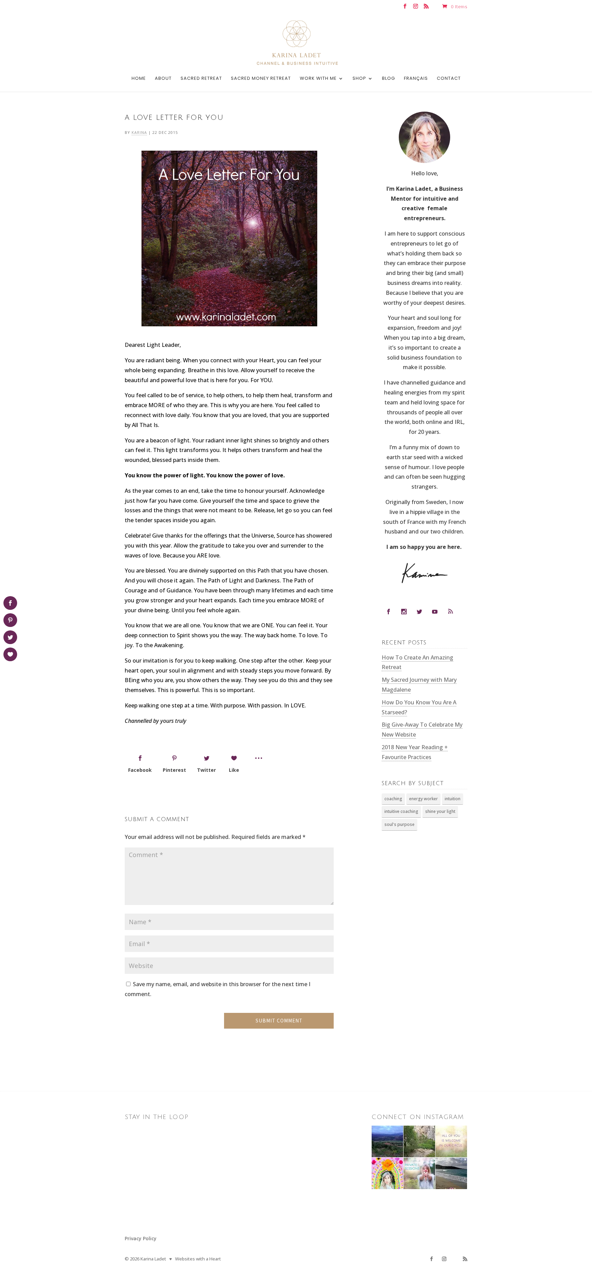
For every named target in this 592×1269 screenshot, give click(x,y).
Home (139, 78)
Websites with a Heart (198, 1259)
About (163, 78)
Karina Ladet (153, 1259)
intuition (452, 799)
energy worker (423, 799)
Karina (139, 132)
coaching (393, 799)
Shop (359, 78)
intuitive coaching (401, 811)
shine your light (440, 811)
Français (416, 78)
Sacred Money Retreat (261, 78)
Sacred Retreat (201, 78)
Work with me (318, 78)
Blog (388, 78)
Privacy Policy (141, 1238)
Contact (449, 78)
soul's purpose (399, 824)
